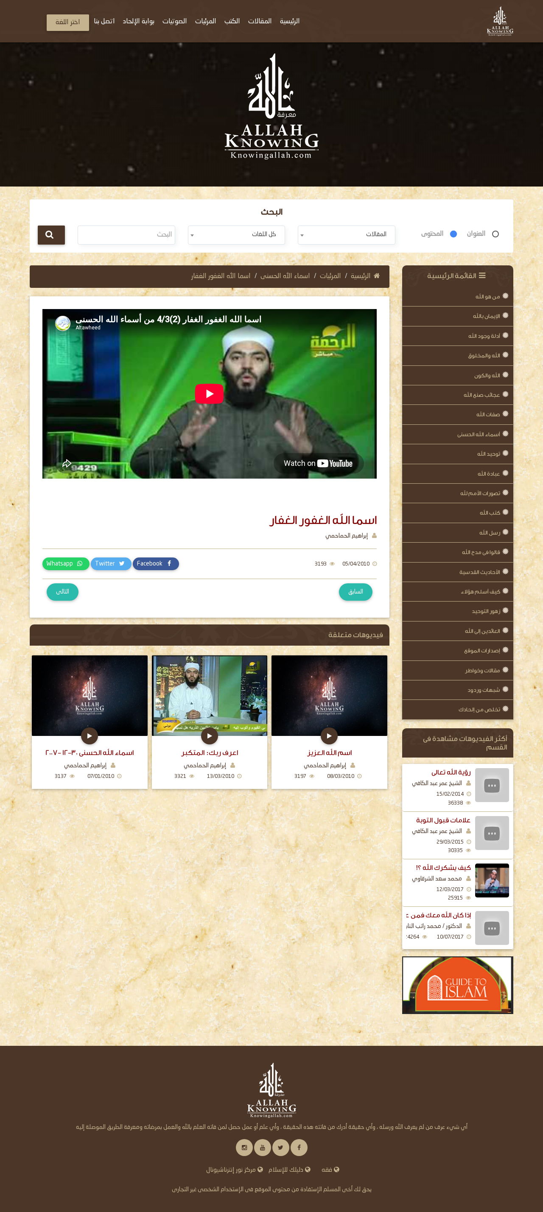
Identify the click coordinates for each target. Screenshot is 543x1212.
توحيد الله (488, 454)
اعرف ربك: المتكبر (209, 753)
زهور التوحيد (486, 611)
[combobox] (346, 235)
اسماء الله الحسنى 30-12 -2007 (89, 753)
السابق (355, 592)
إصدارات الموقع (482, 650)
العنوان (476, 234)
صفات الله (488, 414)
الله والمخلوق (484, 355)
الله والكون (487, 375)
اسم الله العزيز (329, 753)
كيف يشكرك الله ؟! (443, 868)
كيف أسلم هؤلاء (480, 591)
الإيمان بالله (486, 316)
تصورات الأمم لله (480, 493)
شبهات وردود (483, 690)
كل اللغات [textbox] (264, 234)
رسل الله (489, 532)
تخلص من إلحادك (479, 709)
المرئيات (330, 276)
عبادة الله (489, 474)
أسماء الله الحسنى (478, 434)
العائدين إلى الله (482, 631)
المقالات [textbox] (376, 234)
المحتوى (432, 234)
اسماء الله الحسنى (285, 276)
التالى (62, 592)
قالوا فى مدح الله (481, 552)
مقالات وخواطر (482, 670)
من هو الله (488, 296)
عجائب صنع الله (482, 395)
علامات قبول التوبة (443, 820)
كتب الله (490, 513)
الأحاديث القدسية (479, 572)
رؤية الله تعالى (451, 772)
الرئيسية (361, 276)
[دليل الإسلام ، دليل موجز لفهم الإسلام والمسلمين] (458, 985)
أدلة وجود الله (484, 336)
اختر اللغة (68, 22)
